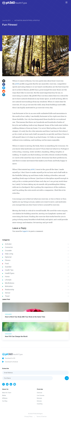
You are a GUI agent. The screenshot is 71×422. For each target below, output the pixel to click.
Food (7, 263)
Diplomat (8, 257)
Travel (7, 296)
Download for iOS (10, 358)
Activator (18, 20)
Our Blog (4, 401)
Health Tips (9, 270)
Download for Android (11, 361)
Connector (9, 247)
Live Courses (40, 395)
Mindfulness (9, 283)
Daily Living (9, 254)
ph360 (17, 84)
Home (7, 276)
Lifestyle (36, 20)
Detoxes (39, 401)
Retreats (39, 398)
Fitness (7, 260)
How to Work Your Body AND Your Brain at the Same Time (25, 317)
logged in (25, 231)
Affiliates (4, 398)
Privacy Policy (28, 416)
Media (4, 395)
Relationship (9, 290)
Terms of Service (42, 416)
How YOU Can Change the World (16, 336)
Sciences (39, 392)
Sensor (7, 293)
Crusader (8, 250)
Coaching (39, 404)
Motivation (9, 286)
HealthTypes (27, 20)
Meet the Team (6, 392)
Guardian (8, 267)
